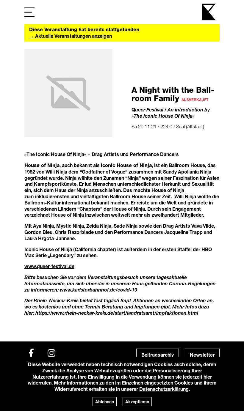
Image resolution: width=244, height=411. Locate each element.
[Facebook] (31, 353)
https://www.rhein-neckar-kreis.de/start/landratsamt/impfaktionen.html (116, 313)
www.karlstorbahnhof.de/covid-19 (98, 289)
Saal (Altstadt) (190, 126)
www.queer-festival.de (49, 266)
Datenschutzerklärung (164, 389)
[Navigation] (29, 12)
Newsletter (202, 355)
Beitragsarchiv (157, 355)
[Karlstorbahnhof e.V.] (209, 12)
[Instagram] (51, 353)
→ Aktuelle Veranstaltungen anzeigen (70, 36)
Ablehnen (104, 401)
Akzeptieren (137, 401)
